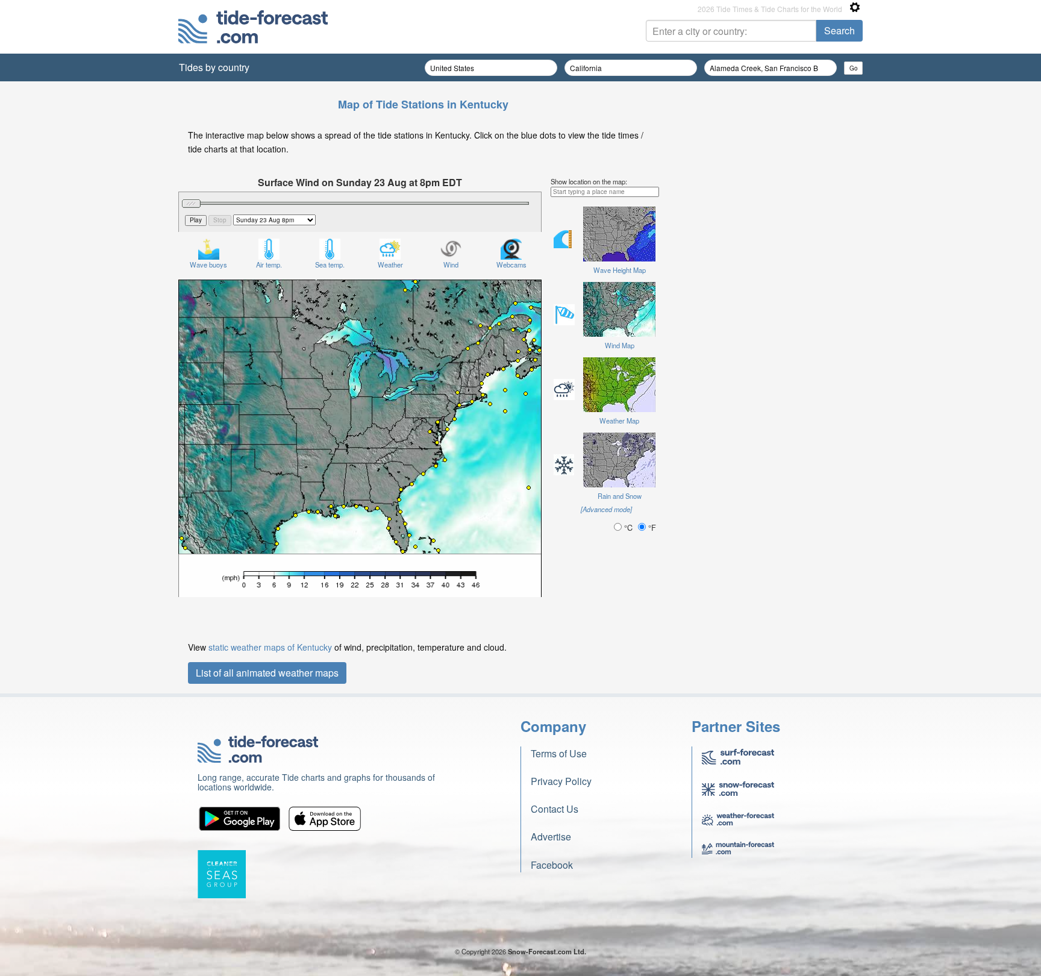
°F (651, 527)
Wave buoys (208, 264)
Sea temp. (330, 264)
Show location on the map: (589, 181)
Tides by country (214, 67)
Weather (390, 264)
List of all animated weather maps (267, 673)
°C (628, 527)
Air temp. (269, 264)
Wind (450, 264)
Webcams (511, 264)
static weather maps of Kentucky (270, 647)
